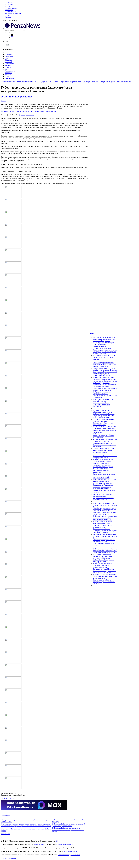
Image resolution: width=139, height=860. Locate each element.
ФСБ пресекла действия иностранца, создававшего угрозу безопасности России (105, 530)
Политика (8, 54)
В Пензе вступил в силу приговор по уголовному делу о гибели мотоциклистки (105, 435)
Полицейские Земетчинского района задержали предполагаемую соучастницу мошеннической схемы (103, 496)
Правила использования (64, 844)
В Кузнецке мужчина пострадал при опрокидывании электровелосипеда (104, 344)
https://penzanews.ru (40, 844)
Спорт (7, 76)
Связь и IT (8, 62)
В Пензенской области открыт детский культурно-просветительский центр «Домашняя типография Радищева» (103, 402)
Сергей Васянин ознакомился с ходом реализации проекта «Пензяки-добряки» (104, 450)
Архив (7, 15)
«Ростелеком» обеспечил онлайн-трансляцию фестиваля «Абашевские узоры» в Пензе (104, 481)
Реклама (8, 17)
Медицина (8, 65)
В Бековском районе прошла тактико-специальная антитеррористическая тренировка (103, 469)
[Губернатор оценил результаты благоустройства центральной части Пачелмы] (28, 111)
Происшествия (10, 71)
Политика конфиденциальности (69, 855)
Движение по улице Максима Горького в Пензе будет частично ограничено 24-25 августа (104, 571)
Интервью (9, 4)
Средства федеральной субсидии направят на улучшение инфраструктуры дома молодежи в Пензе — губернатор (104, 511)
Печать (3, 101)
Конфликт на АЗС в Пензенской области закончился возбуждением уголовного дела (105, 576)
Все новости (5, 834)
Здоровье (44, 82)
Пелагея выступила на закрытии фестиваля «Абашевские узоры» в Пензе (105, 536)
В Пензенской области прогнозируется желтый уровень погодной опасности (68, 825)
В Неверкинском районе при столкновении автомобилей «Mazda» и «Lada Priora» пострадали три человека (103, 462)
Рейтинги (95, 82)
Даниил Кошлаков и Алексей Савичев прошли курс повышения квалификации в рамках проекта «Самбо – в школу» (105, 350)
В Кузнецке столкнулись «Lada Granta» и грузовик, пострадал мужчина (104, 357)
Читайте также (5, 815)
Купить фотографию (26, 115)
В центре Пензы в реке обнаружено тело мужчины (102, 411)
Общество (8, 60)
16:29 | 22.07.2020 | (11, 96)
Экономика (9, 56)
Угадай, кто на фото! (107, 82)
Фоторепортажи (11, 8)
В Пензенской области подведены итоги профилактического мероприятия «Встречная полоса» (68, 830)
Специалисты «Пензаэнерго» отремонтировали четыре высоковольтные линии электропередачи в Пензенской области (104, 488)
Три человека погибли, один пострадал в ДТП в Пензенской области (104, 581)
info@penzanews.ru (70, 851)
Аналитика (9, 2)
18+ (57, 841)
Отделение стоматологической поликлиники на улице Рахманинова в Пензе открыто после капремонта (103, 422)
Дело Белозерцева (8, 82)
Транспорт (86, 82)
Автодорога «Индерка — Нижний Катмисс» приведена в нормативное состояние (105, 373)
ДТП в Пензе (53, 82)
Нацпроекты (64, 82)
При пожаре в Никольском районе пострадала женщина (105, 456)
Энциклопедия (10, 11)
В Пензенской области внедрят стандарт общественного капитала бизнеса (105, 505)
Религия (8, 67)
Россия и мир (9, 78)
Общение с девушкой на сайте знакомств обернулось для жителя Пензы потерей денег (105, 364)
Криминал (8, 73)
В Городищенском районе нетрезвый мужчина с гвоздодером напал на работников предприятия (105, 394)
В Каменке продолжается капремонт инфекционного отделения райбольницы (102, 556)
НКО (37, 82)
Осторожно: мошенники (24, 82)
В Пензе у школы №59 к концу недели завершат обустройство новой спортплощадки (103, 415)
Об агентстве (5, 858)
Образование (9, 63)
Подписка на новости (123, 82)
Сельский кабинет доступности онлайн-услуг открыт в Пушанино (105, 369)
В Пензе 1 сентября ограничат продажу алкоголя (103, 561)
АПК (6, 58)
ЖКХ (7, 69)
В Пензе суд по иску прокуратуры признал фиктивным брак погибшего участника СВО (105, 518)
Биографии (9, 10)
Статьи (7, 6)
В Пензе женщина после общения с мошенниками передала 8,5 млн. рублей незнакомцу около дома (105, 550)
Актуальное (92, 333)
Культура (8, 74)
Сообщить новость (7, 798)
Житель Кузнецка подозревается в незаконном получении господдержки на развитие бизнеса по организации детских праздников (105, 443)
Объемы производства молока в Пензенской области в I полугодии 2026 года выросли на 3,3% (104, 542)
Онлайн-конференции (13, 13)
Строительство (75, 82)
